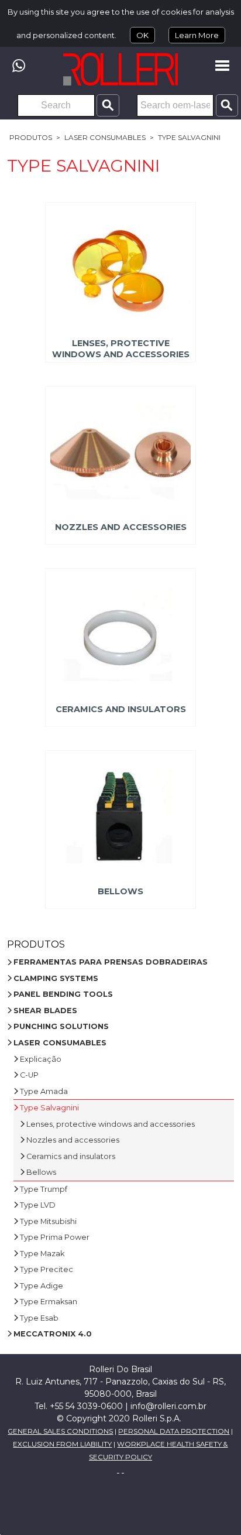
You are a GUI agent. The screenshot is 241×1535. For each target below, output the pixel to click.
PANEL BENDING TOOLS (63, 994)
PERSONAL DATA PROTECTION (173, 1431)
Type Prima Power (54, 1237)
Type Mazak (42, 1253)
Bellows (120, 891)
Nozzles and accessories (120, 527)
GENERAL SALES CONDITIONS (60, 1431)
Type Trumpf (43, 1189)
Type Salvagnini (189, 137)
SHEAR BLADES (45, 1010)
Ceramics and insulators (120, 709)
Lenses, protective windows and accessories (120, 349)
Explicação (40, 1059)
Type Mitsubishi (48, 1221)
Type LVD (38, 1205)
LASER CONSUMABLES (105, 137)
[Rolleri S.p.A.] (120, 69)
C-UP (29, 1075)
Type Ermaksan (48, 1301)
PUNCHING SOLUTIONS (61, 1026)
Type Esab (39, 1318)
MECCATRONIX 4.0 (52, 1333)
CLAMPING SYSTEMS (55, 978)
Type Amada (44, 1091)
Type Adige (41, 1285)
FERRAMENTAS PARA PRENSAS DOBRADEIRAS (110, 962)
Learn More (197, 35)
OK (142, 35)
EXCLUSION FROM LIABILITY (62, 1444)
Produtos (30, 137)
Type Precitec (46, 1269)
